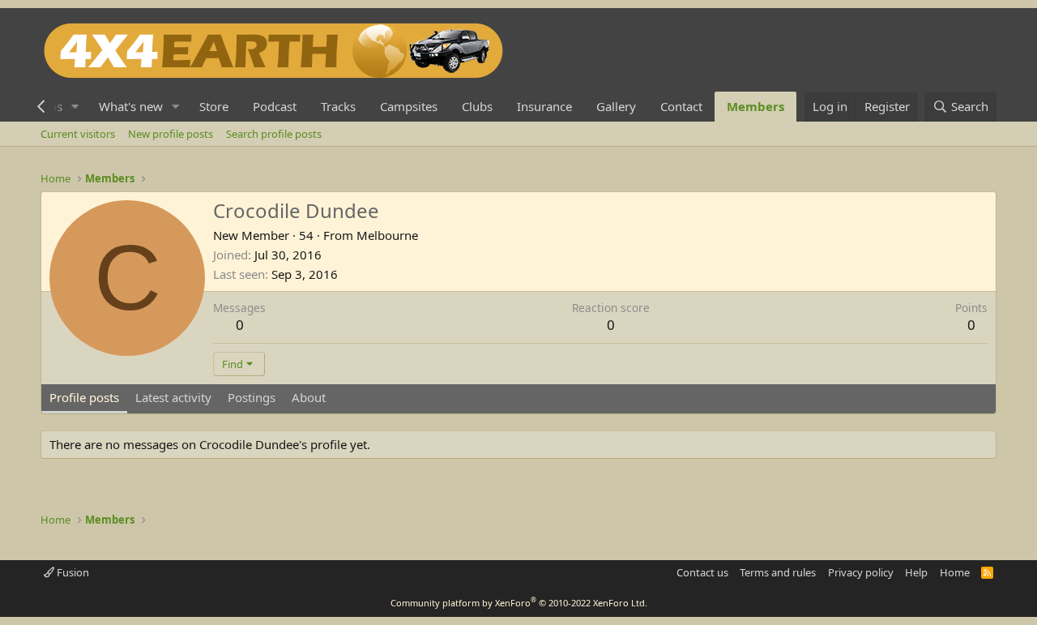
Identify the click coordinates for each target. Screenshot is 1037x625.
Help (916, 572)
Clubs (477, 106)
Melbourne (387, 235)
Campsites (408, 106)
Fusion (71, 572)
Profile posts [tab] (84, 397)
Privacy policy (861, 572)
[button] (75, 107)
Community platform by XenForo (518, 603)
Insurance (544, 106)
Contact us (702, 572)
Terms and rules (778, 572)
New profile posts (170, 133)
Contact (681, 106)
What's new (131, 106)
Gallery (616, 106)
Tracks (338, 106)
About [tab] (309, 397)
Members (755, 106)
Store (213, 106)
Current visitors (78, 133)
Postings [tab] (251, 397)
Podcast (275, 106)
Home (955, 572)
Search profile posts (274, 133)
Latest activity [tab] (173, 397)
